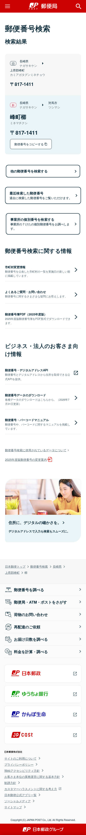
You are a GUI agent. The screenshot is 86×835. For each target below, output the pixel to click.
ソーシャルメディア (17, 801)
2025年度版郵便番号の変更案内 (26, 459)
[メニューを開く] (7, 6)
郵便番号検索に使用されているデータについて (35, 450)
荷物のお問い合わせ (31, 614)
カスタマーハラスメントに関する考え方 (30, 789)
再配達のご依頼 (27, 627)
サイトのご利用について (20, 758)
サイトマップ (13, 807)
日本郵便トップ (15, 566)
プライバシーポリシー (19, 764)
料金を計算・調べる (31, 651)
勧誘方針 (10, 783)
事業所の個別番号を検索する (40, 224)
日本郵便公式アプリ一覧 (20, 795)
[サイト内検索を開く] (78, 6)
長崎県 (57, 566)
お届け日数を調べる (31, 639)
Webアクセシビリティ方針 (22, 770)
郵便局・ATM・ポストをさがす (40, 602)
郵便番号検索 (39, 566)
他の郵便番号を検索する (29, 171)
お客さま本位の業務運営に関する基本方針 (32, 777)
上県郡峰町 (12, 572)
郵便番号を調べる (29, 589)
